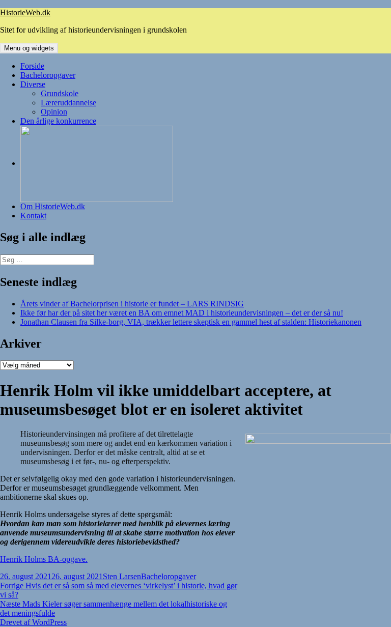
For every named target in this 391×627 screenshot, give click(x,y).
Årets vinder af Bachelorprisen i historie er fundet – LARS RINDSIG (132, 303)
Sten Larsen (122, 576)
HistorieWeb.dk (25, 12)
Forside (32, 66)
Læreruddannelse (68, 102)
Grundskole (59, 93)
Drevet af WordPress (33, 622)
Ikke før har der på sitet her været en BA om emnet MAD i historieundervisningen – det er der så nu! (181, 312)
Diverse (32, 84)
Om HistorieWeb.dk (52, 206)
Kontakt (33, 215)
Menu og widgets (29, 48)
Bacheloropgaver (47, 75)
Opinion (54, 111)
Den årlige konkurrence (58, 121)
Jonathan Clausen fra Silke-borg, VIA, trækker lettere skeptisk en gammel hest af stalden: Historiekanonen (190, 322)
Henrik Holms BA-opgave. (44, 559)
